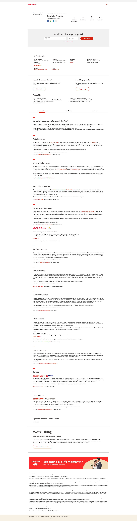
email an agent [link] (39, 199)
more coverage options (75, 169)
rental (43, 144)
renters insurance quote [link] (44, 262)
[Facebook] (48, 21)
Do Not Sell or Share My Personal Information (59, 516)
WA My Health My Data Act (34, 516)
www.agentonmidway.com (40, 69)
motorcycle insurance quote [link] (45, 177)
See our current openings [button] (42, 446)
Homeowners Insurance (88, 211)
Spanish (71, 62)
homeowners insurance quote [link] (45, 224)
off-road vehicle (74, 189)
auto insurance (54, 142)
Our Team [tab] (94, 110)
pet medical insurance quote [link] (45, 409)
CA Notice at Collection (45, 516)
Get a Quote (87, 38)
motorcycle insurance (61, 169)
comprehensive (36, 144)
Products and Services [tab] (42, 110)
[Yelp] (56, 21)
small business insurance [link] (44, 310)
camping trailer (62, 189)
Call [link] (34, 199)
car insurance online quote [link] (44, 154)
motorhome (55, 189)
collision (94, 142)
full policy (46, 482)
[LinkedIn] (53, 21)
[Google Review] (50, 21)
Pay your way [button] (82, 89)
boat (67, 189)
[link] (83, 21)
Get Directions (37, 65)
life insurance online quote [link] (44, 341)
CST (95, 59)
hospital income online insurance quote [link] (47, 363)
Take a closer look (37, 336)
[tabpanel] (68, 63)
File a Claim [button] (39, 89)
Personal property (93, 213)
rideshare (49, 144)
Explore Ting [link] (36, 238)
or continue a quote (68, 41)
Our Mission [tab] (68, 110)
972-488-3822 (55, 69)
